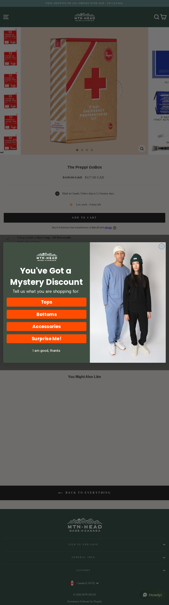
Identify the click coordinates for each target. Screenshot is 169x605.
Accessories (46, 326)
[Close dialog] (161, 246)
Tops (46, 302)
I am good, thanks (46, 351)
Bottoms (47, 314)
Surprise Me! (47, 339)
